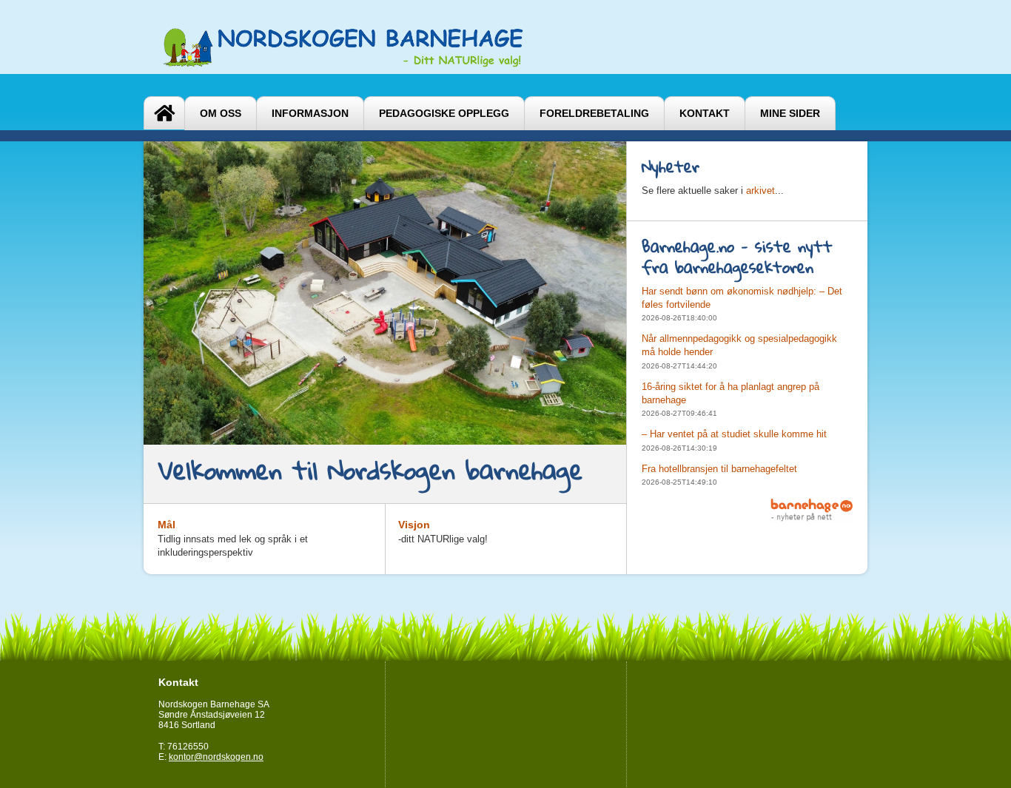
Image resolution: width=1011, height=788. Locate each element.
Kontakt (704, 113)
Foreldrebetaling (594, 113)
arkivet (760, 190)
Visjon (414, 525)
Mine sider (790, 113)
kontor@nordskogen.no (216, 757)
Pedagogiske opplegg (444, 113)
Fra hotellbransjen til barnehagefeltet (719, 468)
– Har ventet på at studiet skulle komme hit (734, 434)
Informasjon (310, 113)
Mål (166, 525)
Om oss (220, 113)
